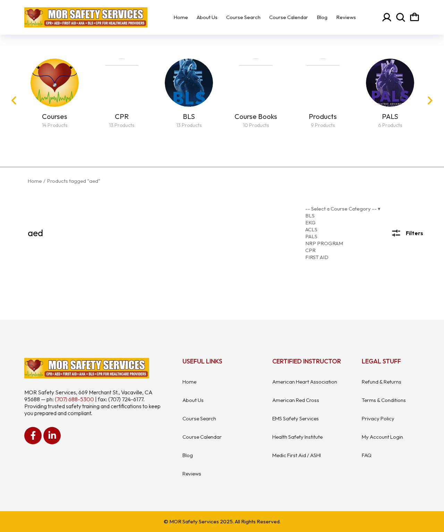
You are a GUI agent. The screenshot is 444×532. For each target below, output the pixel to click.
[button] (13, 100)
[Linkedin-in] (52, 435)
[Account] (387, 17)
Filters (414, 233)
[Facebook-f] (33, 435)
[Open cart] (414, 17)
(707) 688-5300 (74, 399)
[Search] (400, 17)
